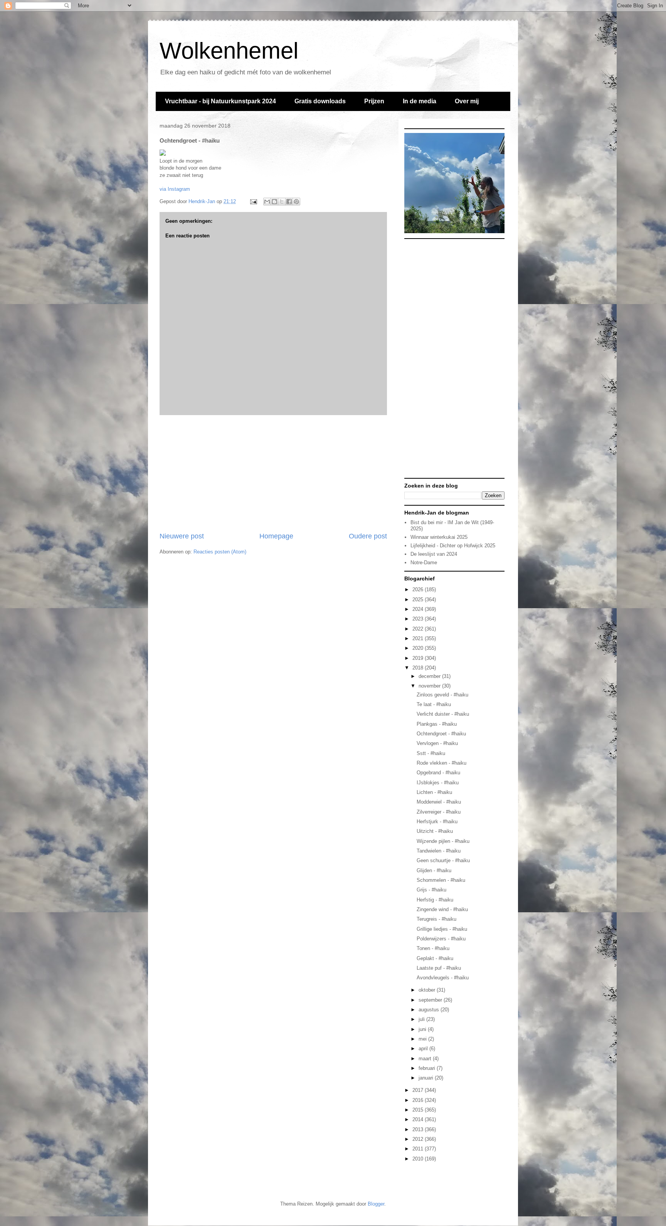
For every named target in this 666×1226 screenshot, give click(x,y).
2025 (418, 599)
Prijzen (374, 101)
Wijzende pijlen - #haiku (443, 841)
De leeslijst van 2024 (433, 554)
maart (426, 1058)
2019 (418, 658)
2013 (418, 1129)
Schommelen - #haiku (441, 880)
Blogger (376, 1204)
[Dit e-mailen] (267, 201)
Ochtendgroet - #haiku (441, 734)
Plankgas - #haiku (437, 724)
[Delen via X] (282, 201)
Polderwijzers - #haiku (441, 939)
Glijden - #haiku (434, 870)
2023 (418, 619)
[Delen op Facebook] (289, 201)
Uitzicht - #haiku (435, 831)
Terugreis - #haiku (436, 919)
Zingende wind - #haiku (442, 909)
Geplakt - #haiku (435, 958)
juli (422, 1019)
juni (423, 1029)
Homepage (276, 536)
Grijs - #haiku (431, 890)
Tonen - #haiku (433, 948)
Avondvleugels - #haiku (443, 977)
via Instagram (175, 189)
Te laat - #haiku (434, 704)
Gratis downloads (320, 101)
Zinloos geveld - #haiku (442, 695)
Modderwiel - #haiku (439, 802)
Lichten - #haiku (434, 792)
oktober (428, 990)
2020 (418, 648)
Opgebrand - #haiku (438, 772)
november (430, 686)
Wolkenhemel (229, 51)
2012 (418, 1139)
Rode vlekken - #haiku (441, 763)
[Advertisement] (273, 473)
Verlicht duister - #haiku (443, 714)
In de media (419, 101)
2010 (418, 1159)
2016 (418, 1100)
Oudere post (368, 536)
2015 (418, 1110)
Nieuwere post (182, 536)
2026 (418, 589)
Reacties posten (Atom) (219, 552)
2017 (418, 1090)
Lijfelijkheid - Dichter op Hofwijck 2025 (452, 545)
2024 (418, 609)
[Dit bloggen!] (274, 201)
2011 (418, 1149)
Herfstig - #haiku (435, 900)
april (424, 1048)
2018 (418, 668)
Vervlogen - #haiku (437, 743)
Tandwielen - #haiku (439, 851)
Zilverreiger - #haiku (439, 812)
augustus (430, 1009)
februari (428, 1068)
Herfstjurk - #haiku (437, 821)
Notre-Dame (423, 562)
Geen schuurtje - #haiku (443, 860)
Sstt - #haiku (431, 753)
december (430, 676)
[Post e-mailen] (253, 201)
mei (423, 1039)
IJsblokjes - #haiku (438, 782)
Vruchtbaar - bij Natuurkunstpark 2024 (220, 101)
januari (427, 1078)
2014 (418, 1119)
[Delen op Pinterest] (296, 201)
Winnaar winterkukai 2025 (439, 537)
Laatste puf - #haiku (439, 968)
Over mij (467, 101)
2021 (418, 638)
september (431, 1000)
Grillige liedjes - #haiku (442, 929)
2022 (418, 629)
